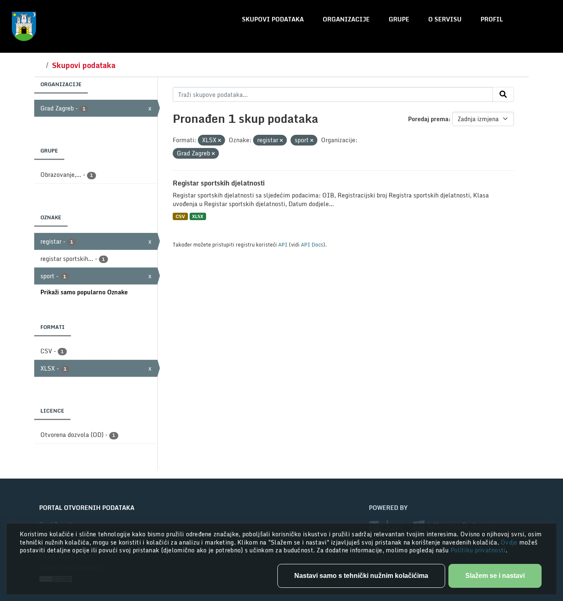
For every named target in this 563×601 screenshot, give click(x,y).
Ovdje (510, 542)
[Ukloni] (219, 140)
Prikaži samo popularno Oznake (84, 292)
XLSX (197, 216)
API (283, 244)
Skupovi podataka (273, 19)
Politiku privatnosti (478, 550)
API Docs (312, 244)
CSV (180, 216)
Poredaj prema (428, 119)
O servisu (445, 19)
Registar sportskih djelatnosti (219, 183)
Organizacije (346, 19)
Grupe (399, 19)
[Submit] (503, 94)
